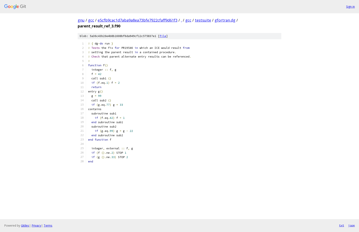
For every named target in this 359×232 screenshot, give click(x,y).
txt (341, 225)
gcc (91, 20)
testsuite (203, 20)
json (351, 225)
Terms (48, 225)
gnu (81, 20)
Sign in (350, 7)
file (163, 36)
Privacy (36, 225)
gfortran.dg (225, 20)
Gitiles (25, 225)
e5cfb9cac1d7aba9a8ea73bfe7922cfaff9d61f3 (137, 20)
